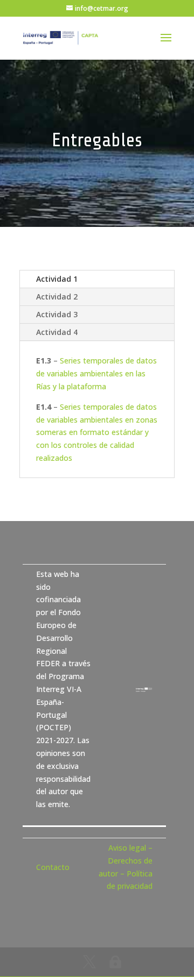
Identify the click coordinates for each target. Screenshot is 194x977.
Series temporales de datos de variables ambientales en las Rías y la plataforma (96, 373)
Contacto (53, 867)
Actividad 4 (57, 332)
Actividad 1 (57, 279)
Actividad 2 (57, 296)
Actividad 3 (57, 314)
